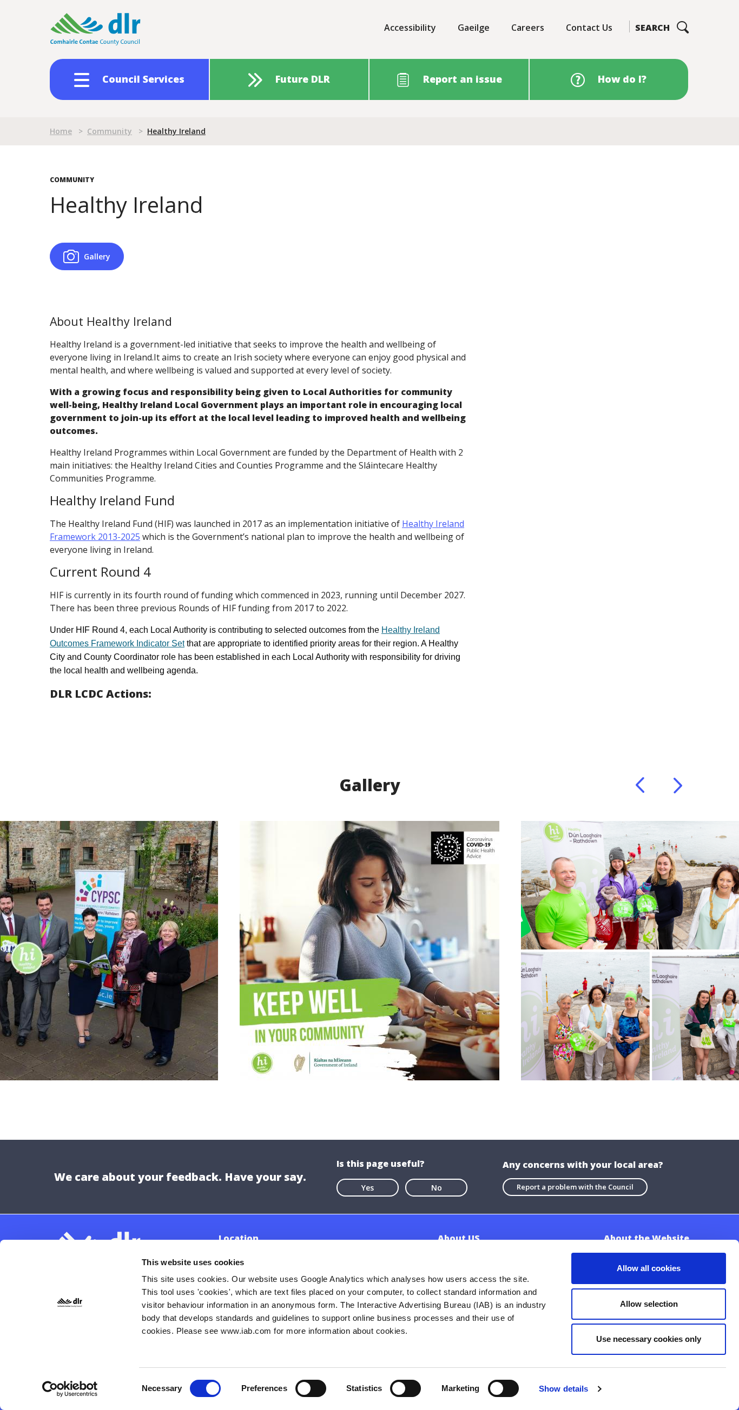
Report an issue (462, 78)
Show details (563, 1388)
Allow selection (649, 1303)
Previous (640, 785)
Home (61, 131)
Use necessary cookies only (648, 1339)
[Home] (96, 29)
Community (109, 131)
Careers (527, 28)
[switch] (310, 1387)
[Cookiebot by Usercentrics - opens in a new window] (70, 1389)
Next (678, 785)
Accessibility (410, 28)
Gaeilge (474, 28)
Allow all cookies (649, 1268)
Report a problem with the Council (575, 1187)
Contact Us (589, 28)
